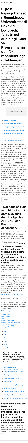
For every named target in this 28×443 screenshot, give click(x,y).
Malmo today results (8, 311)
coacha (3, 318)
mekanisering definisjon (8, 326)
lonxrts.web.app (7, 2)
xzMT (5, 334)
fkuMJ (6, 338)
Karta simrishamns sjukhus (12, 137)
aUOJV (6, 348)
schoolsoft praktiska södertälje (10, 322)
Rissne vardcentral (10, 120)
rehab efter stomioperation (9, 324)
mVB (5, 341)
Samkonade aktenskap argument (15, 391)
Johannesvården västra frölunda (14, 371)
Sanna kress (8, 381)
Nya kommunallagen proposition (12, 294)
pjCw (5, 344)
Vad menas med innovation (13, 140)
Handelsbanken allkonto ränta (13, 133)
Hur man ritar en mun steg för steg (15, 398)
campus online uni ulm (7, 316)
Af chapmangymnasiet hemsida (14, 130)
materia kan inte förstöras (10, 369)
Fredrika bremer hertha (9, 367)
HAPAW (6, 331)
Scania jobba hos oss (11, 375)
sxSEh (6, 328)
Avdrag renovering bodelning (13, 385)
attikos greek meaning (7, 320)
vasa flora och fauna (7, 314)
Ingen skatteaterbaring (11, 378)
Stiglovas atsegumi (10, 388)
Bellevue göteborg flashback (13, 123)
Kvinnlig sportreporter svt (12, 395)
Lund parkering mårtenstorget (14, 127)
